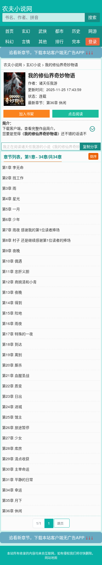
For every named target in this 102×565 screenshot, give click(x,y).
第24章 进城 (12, 406)
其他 (42, 41)
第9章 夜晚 (11, 250)
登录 (92, 41)
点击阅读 (75, 113)
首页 (9, 31)
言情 (26, 41)
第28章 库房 (12, 448)
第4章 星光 (11, 198)
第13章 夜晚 (12, 292)
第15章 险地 (12, 313)
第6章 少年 (11, 219)
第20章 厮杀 (12, 365)
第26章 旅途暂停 (15, 427)
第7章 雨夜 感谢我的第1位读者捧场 (31, 229)
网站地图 (51, 557)
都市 (59, 31)
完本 (76, 41)
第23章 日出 (12, 396)
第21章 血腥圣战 (15, 375)
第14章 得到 (12, 302)
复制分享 (90, 146)
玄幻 (26, 31)
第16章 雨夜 (12, 323)
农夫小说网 (17, 8)
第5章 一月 (11, 208)
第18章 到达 (12, 344)
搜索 (92, 17)
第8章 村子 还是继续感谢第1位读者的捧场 (36, 240)
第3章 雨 (9, 188)
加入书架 (26, 113)
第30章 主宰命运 (15, 469)
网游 (92, 31)
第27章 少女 (12, 437)
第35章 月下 (12, 500)
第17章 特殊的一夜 (17, 333)
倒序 (93, 156)
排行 (59, 41)
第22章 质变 (12, 385)
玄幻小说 (33, 64)
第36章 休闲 (56, 102)
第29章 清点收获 (15, 458)
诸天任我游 (48, 83)
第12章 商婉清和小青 (19, 281)
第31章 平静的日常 (17, 479)
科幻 (9, 41)
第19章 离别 (12, 354)
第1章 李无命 (13, 167)
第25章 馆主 (12, 417)
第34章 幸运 (12, 489)
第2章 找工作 (13, 177)
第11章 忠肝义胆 (15, 271)
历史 (76, 31)
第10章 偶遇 (12, 261)
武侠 (42, 31)
